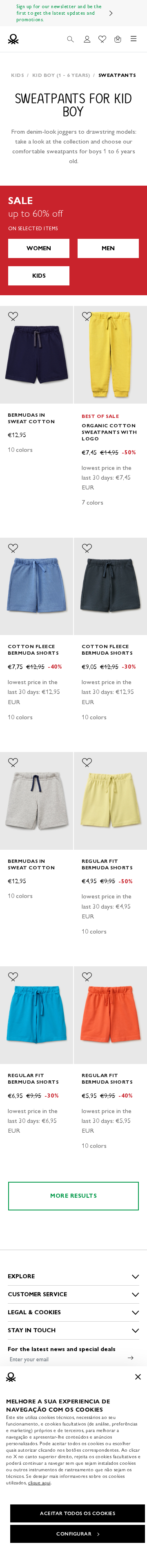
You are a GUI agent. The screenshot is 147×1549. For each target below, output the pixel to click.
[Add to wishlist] (13, 316)
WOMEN (39, 248)
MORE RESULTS (73, 1195)
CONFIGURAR (73, 1534)
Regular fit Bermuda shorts (107, 864)
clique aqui (39, 1483)
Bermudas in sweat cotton (31, 418)
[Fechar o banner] (138, 1377)
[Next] (111, 13)
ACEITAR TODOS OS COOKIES (77, 1513)
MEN (108, 248)
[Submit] (130, 1357)
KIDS (39, 275)
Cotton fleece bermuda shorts (33, 649)
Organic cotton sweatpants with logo (109, 432)
